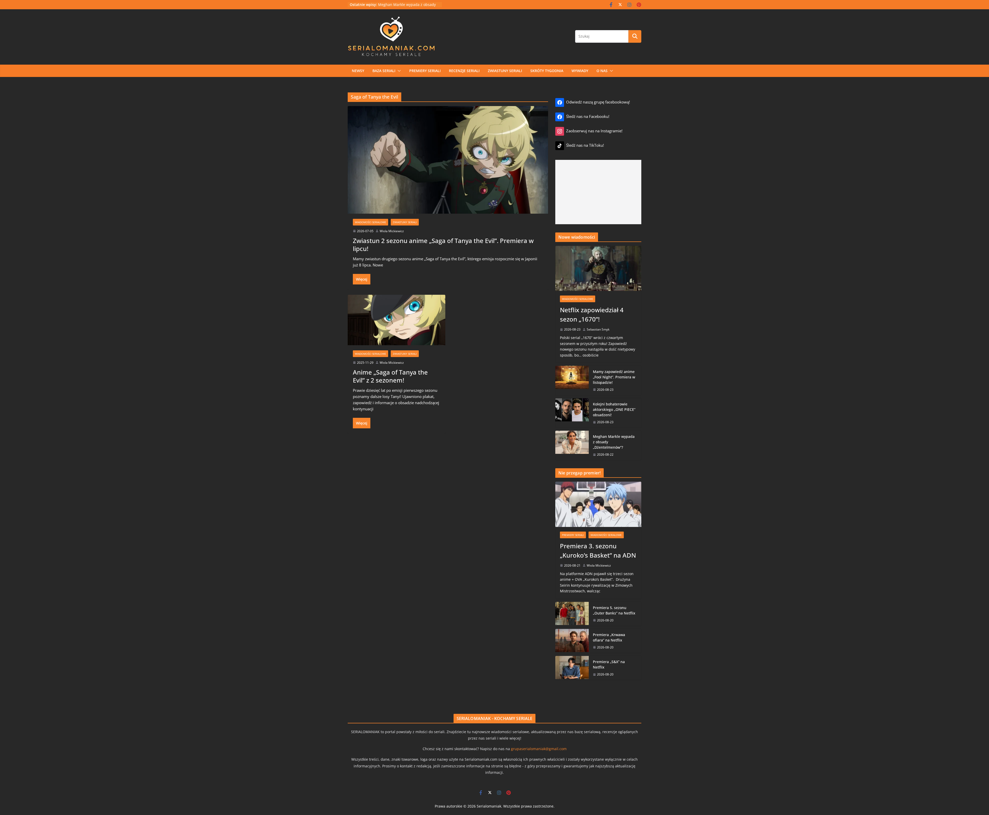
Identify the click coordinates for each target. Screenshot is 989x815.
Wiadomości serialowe (370, 222)
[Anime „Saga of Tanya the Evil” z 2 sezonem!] (396, 318)
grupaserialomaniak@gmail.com (539, 748)
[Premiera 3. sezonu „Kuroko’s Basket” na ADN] (598, 504)
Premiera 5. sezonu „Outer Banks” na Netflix (614, 610)
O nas (602, 70)
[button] (398, 70)
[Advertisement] (598, 192)
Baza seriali (383, 70)
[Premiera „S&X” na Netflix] (572, 668)
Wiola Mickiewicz (392, 231)
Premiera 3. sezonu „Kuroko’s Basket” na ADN (598, 550)
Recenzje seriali (464, 70)
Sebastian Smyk (598, 329)
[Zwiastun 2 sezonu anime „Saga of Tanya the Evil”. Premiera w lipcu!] (448, 158)
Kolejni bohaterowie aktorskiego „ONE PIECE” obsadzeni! (614, 409)
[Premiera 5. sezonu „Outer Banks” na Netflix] (572, 614)
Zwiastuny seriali (505, 70)
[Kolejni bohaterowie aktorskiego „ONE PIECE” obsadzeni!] (572, 413)
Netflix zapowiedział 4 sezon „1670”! (592, 314)
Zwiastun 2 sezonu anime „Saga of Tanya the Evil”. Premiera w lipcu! (443, 244)
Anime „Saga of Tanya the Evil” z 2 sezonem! (390, 376)
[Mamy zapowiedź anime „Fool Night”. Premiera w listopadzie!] (572, 380)
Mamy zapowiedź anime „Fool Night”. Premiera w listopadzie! (614, 377)
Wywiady (580, 70)
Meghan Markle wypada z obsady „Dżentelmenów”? (614, 442)
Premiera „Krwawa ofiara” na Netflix (609, 637)
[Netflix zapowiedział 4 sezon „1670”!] (598, 268)
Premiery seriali (425, 70)
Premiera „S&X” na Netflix (609, 664)
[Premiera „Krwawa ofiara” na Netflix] (572, 641)
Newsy (358, 70)
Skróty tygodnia (546, 70)
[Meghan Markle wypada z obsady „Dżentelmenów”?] (572, 445)
